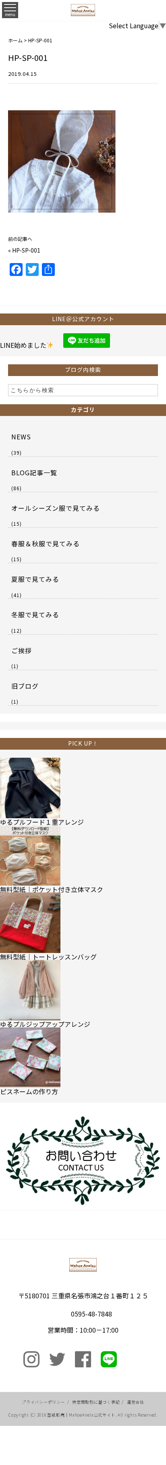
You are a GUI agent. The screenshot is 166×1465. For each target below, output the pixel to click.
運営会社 (135, 1402)
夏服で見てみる (35, 579)
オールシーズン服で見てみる (55, 508)
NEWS (21, 436)
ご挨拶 (21, 650)
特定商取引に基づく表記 (96, 1402)
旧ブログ (25, 686)
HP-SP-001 (26, 250)
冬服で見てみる (35, 614)
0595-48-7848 (91, 1314)
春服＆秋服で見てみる (45, 543)
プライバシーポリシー (43, 1402)
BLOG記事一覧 (34, 472)
